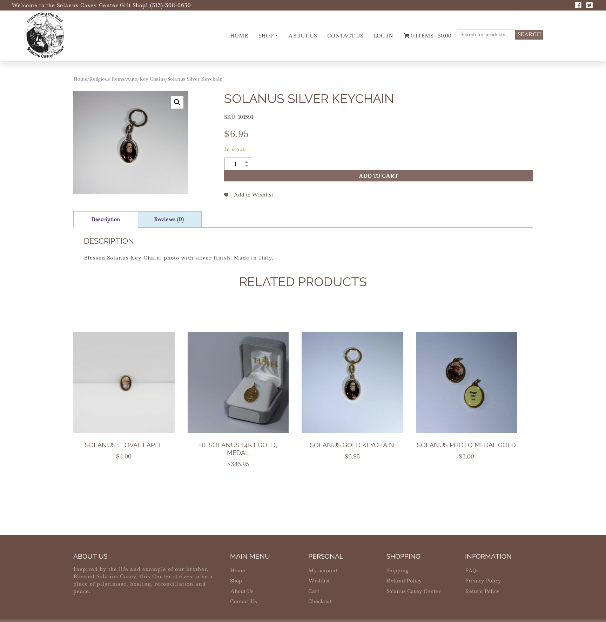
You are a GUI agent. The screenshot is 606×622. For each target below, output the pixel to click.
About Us (302, 35)
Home (239, 35)
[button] (177, 102)
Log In (383, 35)
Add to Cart (378, 175)
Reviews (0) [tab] (169, 219)
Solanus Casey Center (413, 591)
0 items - (430, 35)
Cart (313, 591)
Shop (266, 35)
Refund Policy (404, 580)
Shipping (397, 570)
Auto (131, 79)
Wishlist (319, 580)
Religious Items (106, 79)
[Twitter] (589, 5)
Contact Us (345, 35)
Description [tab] (105, 219)
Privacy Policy (483, 580)
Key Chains (152, 79)
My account (322, 570)
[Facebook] (578, 5)
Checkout (319, 601)
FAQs (472, 570)
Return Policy (482, 591)
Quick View (128, 396)
